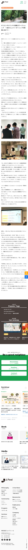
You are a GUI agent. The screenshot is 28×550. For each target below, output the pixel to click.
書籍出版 (14, 507)
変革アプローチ (4, 493)
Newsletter (14, 362)
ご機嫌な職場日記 (16, 493)
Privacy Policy (8, 544)
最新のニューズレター (16, 499)
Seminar (14, 368)
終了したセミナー (4, 518)
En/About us (15, 524)
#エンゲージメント (7, 313)
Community (5, 499)
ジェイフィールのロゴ (17, 518)
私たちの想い (3, 490)
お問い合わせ (21, 3)
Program (4, 508)
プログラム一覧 (4, 510)
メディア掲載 (15, 508)
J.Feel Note (16, 488)
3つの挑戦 (3, 495)
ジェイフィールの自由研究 (17, 491)
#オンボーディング (7, 309)
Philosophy (5, 488)
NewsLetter (16, 497)
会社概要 (14, 514)
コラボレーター (4, 504)
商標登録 (14, 519)
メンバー (3, 501)
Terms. (13, 544)
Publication (16, 505)
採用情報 (14, 523)
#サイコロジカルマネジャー (9, 311)
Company (16, 512)
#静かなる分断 (16, 313)
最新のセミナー (4, 516)
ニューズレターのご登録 (17, 501)
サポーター (15, 516)
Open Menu (25, 2)
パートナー (3, 502)
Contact (14, 373)
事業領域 (3, 491)
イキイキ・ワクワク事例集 (17, 490)
